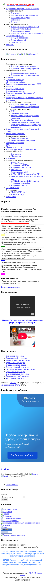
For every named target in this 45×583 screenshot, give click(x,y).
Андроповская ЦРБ (19, 172)
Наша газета (11, 158)
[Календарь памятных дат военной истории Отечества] (22, 525)
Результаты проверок (15, 143)
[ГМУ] (4, 527)
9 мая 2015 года (17, 194)
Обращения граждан (15, 35)
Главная (9, 77)
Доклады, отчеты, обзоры (22, 120)
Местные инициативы (15, 134)
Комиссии (15, 20)
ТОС (8, 145)
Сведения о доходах (19, 113)
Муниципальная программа (23, 140)
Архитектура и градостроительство (21, 149)
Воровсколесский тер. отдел (18, 376)
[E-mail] (4, 476)
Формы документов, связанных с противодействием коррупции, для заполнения (26, 124)
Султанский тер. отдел (15, 372)
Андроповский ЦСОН (20, 165)
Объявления (11, 95)
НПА (13, 111)
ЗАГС (5, 468)
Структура (15, 13)
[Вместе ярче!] (11, 518)
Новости (9, 86)
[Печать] (34, 474)
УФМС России (17, 163)
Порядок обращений (19, 38)
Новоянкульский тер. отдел (17, 367)
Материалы (16, 156)
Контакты (10, 44)
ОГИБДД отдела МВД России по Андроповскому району (25, 182)
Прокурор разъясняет (15, 89)
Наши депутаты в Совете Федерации (27, 33)
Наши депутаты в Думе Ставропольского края (21, 30)
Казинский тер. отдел (15, 356)
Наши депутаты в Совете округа (25, 26)
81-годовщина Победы (15, 82)
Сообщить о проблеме (22, 455)
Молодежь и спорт (14, 147)
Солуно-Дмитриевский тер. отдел (20, 369)
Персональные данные (15, 91)
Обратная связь (12, 188)
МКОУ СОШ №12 (19, 192)
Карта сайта (11, 197)
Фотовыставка (12, 485)
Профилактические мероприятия (25, 68)
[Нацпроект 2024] (9, 509)
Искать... (4, 494)
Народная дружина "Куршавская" (20, 93)
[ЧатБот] (5, 514)
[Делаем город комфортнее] (13, 535)
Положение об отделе (20, 17)
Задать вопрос (17, 42)
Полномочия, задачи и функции (24, 15)
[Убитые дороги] (9, 521)
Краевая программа (19, 138)
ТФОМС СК (16, 170)
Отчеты (14, 22)
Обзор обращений (18, 40)
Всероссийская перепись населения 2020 (23, 84)
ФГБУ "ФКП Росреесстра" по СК (25, 174)
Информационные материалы (23, 66)
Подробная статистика (10, 287)
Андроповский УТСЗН (21, 167)
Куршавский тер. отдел (16, 365)
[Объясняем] (6, 516)
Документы (16, 154)
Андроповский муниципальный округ (22, 8)
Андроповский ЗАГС (20, 185)
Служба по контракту (15, 80)
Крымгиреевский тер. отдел (18, 360)
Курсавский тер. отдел (15, 363)
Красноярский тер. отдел (16, 358)
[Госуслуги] (6, 512)
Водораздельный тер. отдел (17, 374)
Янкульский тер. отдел (15, 378)
